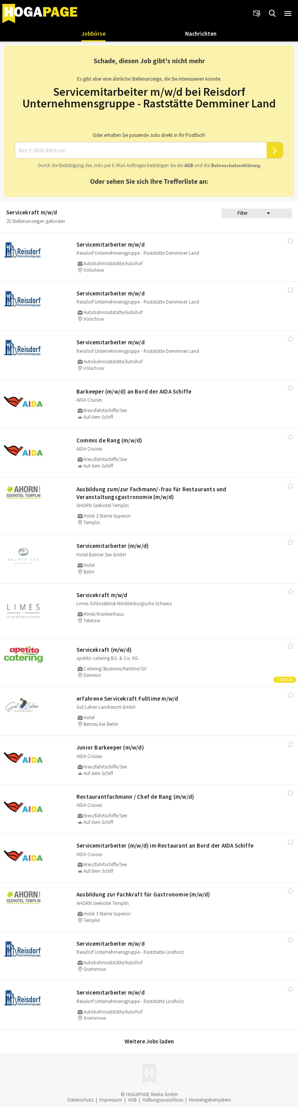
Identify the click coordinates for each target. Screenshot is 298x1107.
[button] (288, 13)
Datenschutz (81, 1100)
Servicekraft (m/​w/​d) (104, 649)
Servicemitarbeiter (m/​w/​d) (112, 545)
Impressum (110, 1100)
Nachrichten (201, 33)
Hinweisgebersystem (210, 1100)
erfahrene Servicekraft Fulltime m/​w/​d (127, 698)
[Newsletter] (257, 13)
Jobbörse (93, 33)
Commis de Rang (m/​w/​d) (109, 440)
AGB (188, 165)
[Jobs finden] (272, 13)
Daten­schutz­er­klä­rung (235, 165)
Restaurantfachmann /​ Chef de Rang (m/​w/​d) (135, 796)
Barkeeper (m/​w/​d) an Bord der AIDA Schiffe (133, 391)
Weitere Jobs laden (149, 1041)
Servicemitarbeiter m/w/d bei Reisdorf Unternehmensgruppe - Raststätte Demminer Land (149, 97)
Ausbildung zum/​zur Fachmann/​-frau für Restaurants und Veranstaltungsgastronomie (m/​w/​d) (151, 493)
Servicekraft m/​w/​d (102, 595)
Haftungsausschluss (162, 1100)
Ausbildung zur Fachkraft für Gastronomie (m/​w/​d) (143, 894)
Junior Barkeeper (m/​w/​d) (110, 747)
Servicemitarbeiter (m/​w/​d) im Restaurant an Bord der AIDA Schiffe (164, 845)
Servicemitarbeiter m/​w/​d (110, 244)
